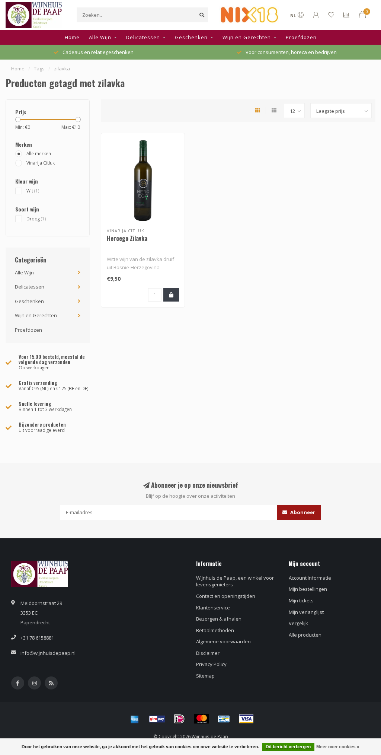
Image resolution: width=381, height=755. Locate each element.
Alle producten (305, 634)
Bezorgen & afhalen (218, 618)
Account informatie (310, 577)
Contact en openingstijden (225, 596)
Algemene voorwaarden (223, 641)
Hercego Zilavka (127, 238)
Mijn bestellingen (308, 589)
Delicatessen (143, 37)
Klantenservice (213, 607)
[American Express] (134, 718)
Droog (36, 219)
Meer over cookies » (337, 746)
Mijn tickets (301, 600)
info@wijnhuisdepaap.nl (48, 653)
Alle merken (38, 153)
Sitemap (205, 675)
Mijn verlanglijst (306, 612)
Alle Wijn (100, 37)
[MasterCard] (201, 718)
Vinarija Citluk (40, 163)
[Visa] (246, 718)
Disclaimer (208, 653)
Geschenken (191, 37)
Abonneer (302, 512)
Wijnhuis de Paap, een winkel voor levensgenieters (235, 581)
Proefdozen (301, 37)
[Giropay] (157, 718)
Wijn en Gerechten (246, 37)
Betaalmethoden (215, 630)
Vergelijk (298, 623)
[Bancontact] (224, 718)
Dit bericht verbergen (288, 746)
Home (72, 37)
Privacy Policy (211, 664)
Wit (32, 191)
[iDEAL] (179, 718)
